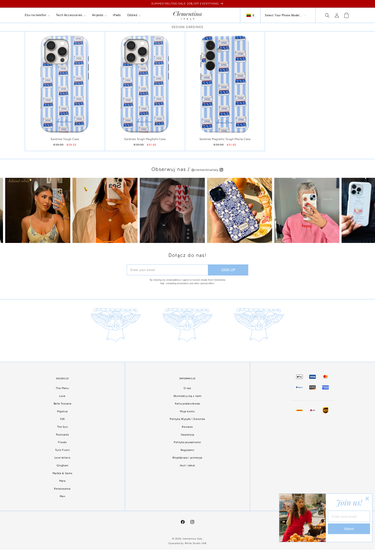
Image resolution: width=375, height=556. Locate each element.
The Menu (62, 388)
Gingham (62, 465)
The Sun (62, 426)
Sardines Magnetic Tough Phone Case (225, 139)
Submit (349, 528)
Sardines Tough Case (65, 139)
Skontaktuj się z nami (187, 396)
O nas (187, 388)
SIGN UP (228, 270)
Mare (62, 480)
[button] (37, 15)
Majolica (62, 411)
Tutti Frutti (62, 450)
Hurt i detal (187, 465)
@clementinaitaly (205, 170)
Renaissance (62, 488)
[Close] (367, 498)
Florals (62, 442)
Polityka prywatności (187, 442)
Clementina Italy (192, 538)
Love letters (62, 457)
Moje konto (187, 411)
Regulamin (187, 450)
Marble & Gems (62, 473)
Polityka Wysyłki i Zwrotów (187, 419)
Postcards (62, 434)
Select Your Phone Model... (283, 15)
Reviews (187, 426)
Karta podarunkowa (187, 403)
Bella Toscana (62, 403)
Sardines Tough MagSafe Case (145, 139)
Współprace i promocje (187, 457)
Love (62, 396)
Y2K (62, 419)
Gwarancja (187, 434)
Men (62, 496)
